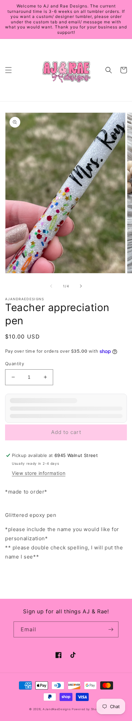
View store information (38, 473)
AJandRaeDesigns (57, 709)
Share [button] (20, 574)
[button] (8, 70)
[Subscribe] (110, 629)
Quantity (14, 363)
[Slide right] (80, 286)
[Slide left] (51, 286)
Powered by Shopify (87, 709)
